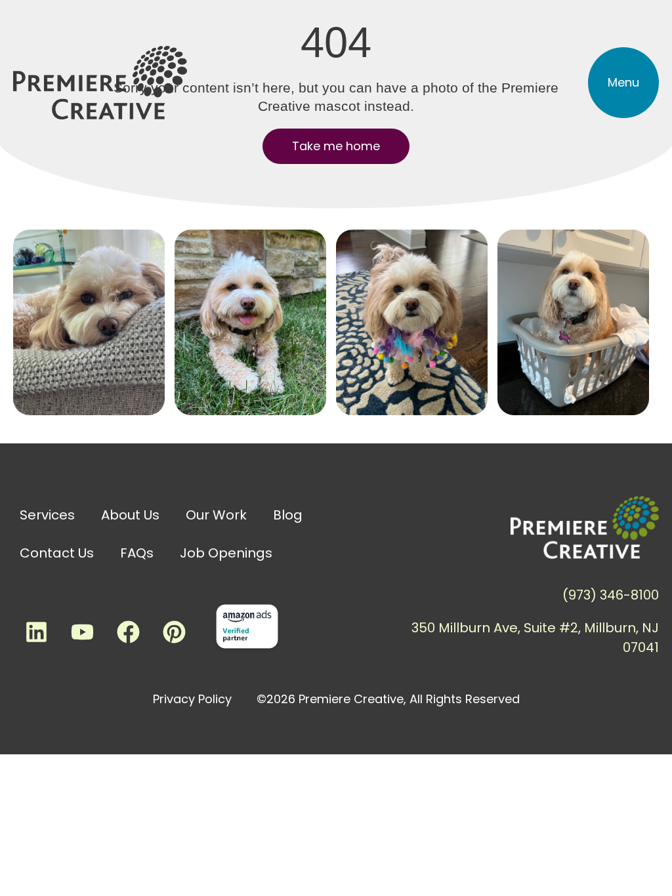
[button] (623, 82)
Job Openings (226, 553)
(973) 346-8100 (610, 595)
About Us (130, 515)
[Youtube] (82, 632)
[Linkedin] (36, 632)
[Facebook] (128, 632)
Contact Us (57, 553)
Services (47, 515)
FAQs (137, 553)
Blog (288, 515)
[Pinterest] (174, 632)
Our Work (216, 515)
